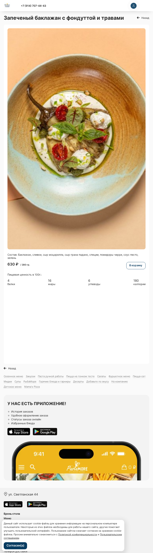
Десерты (78, 381)
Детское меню (13, 386)
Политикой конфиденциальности (77, 534)
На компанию (119, 381)
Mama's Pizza (32, 386)
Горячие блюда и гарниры (55, 381)
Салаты (101, 376)
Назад (145, 17)
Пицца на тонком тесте (80, 376)
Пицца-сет (139, 376)
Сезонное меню (13, 376)
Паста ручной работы (51, 376)
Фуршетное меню (119, 376)
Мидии (8, 381)
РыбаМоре (30, 381)
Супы (18, 381)
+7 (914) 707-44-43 (33, 5)
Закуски (30, 376)
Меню (7, 518)
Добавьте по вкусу (97, 381)
